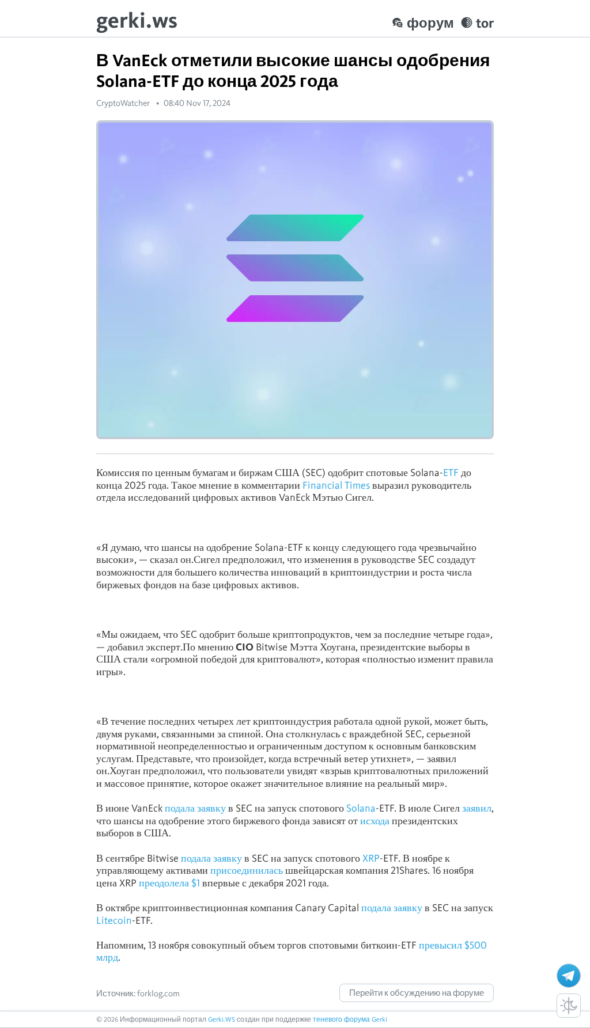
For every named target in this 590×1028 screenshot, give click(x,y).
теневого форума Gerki (350, 1019)
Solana (361, 808)
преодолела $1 (169, 883)
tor (485, 22)
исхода (374, 820)
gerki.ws (136, 20)
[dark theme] (569, 1005)
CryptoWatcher (123, 103)
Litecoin (114, 920)
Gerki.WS (221, 1019)
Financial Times (336, 485)
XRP (371, 858)
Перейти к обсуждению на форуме (416, 993)
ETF (451, 472)
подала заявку (195, 808)
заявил (476, 808)
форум (430, 22)
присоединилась (246, 870)
